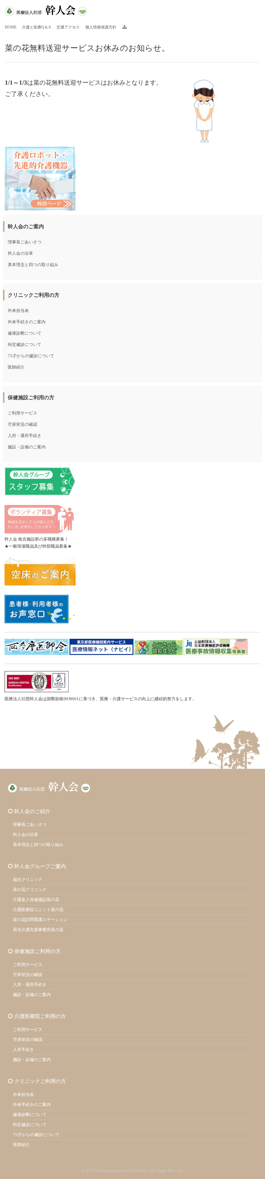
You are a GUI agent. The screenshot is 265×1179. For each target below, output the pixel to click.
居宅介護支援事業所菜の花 (38, 929)
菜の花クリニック (30, 889)
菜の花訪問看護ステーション (40, 919)
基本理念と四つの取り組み (33, 264)
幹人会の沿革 (20, 253)
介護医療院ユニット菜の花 (38, 909)
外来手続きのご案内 (27, 321)
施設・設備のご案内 (27, 447)
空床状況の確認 (22, 424)
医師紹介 (16, 367)
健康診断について (24, 333)
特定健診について (24, 344)
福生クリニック (27, 879)
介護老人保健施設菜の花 (36, 899)
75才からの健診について (31, 355)
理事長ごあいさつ (24, 242)
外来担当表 (18, 310)
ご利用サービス (22, 413)
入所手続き (23, 1049)
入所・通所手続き (24, 435)
